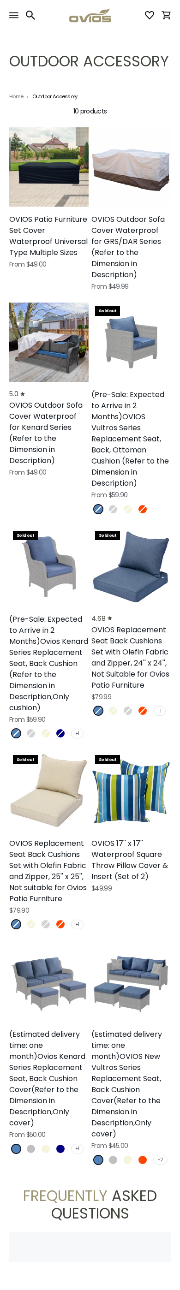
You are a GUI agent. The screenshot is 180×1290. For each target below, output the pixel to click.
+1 (77, 733)
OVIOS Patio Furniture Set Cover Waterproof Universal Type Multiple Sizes (48, 236)
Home (16, 96)
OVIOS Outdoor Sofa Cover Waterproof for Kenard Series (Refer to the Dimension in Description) (46, 433)
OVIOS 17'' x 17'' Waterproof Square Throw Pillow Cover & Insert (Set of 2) (129, 860)
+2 (160, 1159)
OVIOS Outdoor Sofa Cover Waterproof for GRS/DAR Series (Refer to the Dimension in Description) (128, 247)
